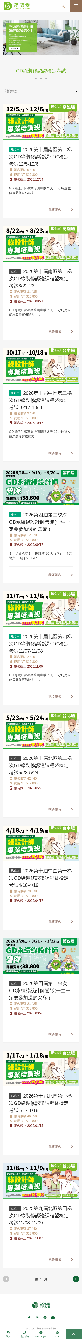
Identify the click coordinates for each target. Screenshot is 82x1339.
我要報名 (54, 209)
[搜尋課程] (63, 6)
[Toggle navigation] (76, 6)
